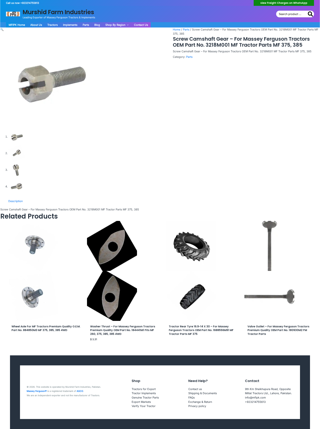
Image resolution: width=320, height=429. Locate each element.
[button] (284, 3)
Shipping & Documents (202, 393)
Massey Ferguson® (37, 391)
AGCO (80, 391)
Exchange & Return (200, 402)
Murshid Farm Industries (58, 12)
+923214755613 (255, 402)
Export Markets (141, 402)
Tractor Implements (144, 393)
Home (176, 29)
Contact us (195, 389)
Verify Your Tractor (144, 406)
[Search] (310, 14)
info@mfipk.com (255, 397)
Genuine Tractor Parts (145, 397)
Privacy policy (197, 406)
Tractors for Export (144, 389)
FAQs (191, 397)
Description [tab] (15, 201)
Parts (186, 29)
